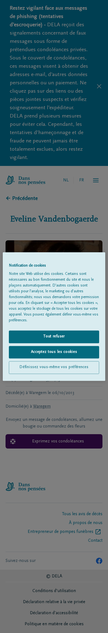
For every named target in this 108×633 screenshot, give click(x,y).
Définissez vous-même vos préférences (53, 367)
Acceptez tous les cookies (54, 352)
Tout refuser (54, 336)
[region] (54, 316)
